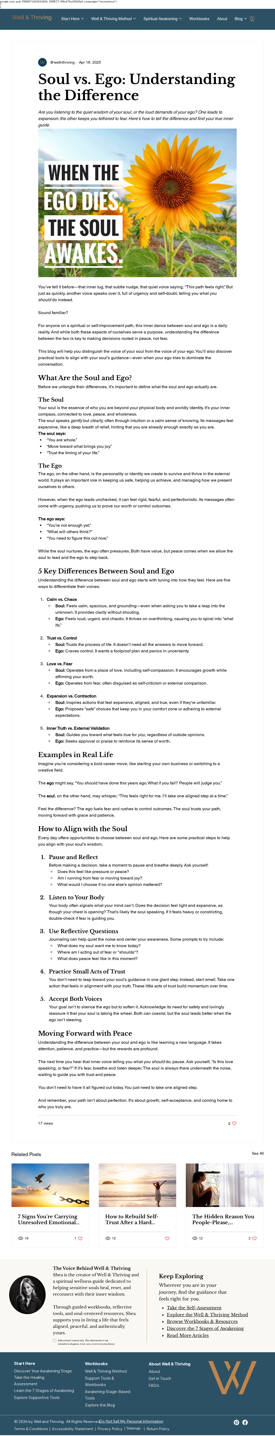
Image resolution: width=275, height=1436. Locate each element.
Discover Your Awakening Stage (43, 1370)
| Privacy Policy (108, 1428)
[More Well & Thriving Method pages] (134, 18)
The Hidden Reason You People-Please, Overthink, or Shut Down (223, 1220)
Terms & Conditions (31, 1428)
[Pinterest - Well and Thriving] (236, 1422)
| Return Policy (156, 1428)
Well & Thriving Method (106, 1371)
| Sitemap (132, 1428)
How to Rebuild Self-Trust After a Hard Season (132, 1220)
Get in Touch (160, 1378)
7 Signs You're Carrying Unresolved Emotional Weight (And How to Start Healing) (47, 1220)
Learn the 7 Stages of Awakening (44, 1390)
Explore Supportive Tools (37, 1397)
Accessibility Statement (72, 1428)
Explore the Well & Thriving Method (207, 1314)
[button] (252, 18)
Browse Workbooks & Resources (202, 1321)
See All (258, 1153)
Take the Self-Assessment (194, 1307)
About (154, 1371)
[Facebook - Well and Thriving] (245, 1422)
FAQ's (154, 1385)
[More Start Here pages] (82, 18)
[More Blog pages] (245, 18)
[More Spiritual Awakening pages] (180, 18)
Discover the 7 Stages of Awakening (205, 1328)
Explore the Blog (100, 1405)
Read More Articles (188, 1335)
